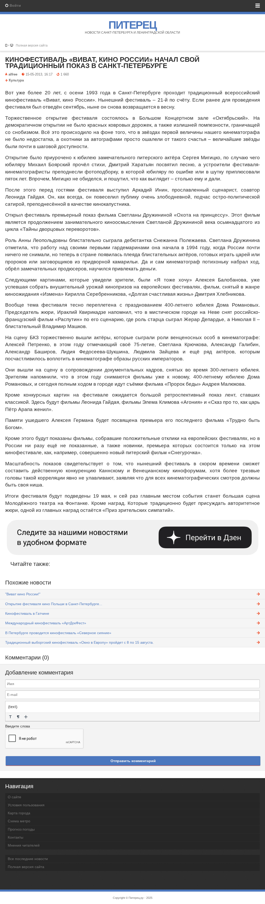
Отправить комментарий (133, 761)
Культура (16, 80)
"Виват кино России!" (22, 594)
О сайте (14, 797)
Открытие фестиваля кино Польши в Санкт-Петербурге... (53, 604)
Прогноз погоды (21, 829)
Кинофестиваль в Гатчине (27, 613)
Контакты (15, 837)
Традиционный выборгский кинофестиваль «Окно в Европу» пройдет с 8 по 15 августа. (79, 642)
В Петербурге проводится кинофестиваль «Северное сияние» (58, 633)
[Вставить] (26, 716)
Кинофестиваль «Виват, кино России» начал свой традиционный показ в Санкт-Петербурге (102, 63)
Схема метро (19, 821)
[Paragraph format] (18, 716)
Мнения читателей (24, 845)
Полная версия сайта (32, 45)
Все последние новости (28, 859)
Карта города (19, 813)
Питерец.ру (136, 897)
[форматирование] (10, 716)
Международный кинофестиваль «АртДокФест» (45, 623)
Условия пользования (26, 805)
